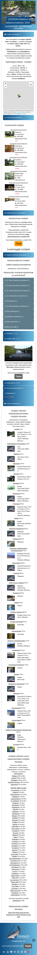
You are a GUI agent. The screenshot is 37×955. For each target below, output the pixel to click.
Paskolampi (15, 867)
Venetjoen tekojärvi (14, 782)
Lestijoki (16, 429)
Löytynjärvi (14, 888)
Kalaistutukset (11, 383)
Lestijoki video (11, 338)
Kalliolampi (15, 796)
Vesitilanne (10, 333)
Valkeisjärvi (16, 463)
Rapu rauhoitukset (12, 321)
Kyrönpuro (16, 744)
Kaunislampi (16, 493)
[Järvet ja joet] (15, 951)
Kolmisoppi (15, 869)
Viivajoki (16, 674)
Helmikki (15, 809)
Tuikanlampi (15, 807)
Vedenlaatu (9, 395)
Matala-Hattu (15, 875)
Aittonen (15, 824)
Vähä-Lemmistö (15, 890)
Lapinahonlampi (15, 799)
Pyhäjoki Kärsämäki (16, 621)
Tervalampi (15, 831)
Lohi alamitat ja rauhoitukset (17, 296)
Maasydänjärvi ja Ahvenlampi (16, 444)
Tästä (18, 243)
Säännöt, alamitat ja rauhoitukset (16, 255)
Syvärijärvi (15, 841)
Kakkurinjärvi (16, 563)
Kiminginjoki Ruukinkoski (16, 665)
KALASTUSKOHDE (11, 26)
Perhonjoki (16, 504)
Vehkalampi (15, 813)
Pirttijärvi (15, 822)
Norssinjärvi (14, 854)
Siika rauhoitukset (12, 311)
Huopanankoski (16, 708)
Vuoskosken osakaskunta (16, 684)
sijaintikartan (16, 900)
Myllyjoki (16, 474)
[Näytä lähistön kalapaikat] (22, 951)
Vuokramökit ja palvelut (13, 117)
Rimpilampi (15, 805)
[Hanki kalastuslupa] (25, 951)
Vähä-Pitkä (15, 826)
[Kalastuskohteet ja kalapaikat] (11, 951)
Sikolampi (15, 803)
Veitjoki (16, 518)
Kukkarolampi (15, 895)
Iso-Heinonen (15, 790)
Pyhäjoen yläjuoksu (16, 612)
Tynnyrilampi (15, 828)
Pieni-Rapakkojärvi (15, 858)
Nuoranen (15, 820)
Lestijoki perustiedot (12, 34)
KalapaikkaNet (17, 941)
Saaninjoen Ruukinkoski (16, 528)
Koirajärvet (16, 483)
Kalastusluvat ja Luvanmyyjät (15, 213)
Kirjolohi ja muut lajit (10, 327)
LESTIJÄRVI (23, 26)
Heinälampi (15, 846)
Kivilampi (15, 792)
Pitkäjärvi (15, 776)
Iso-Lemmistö (14, 880)
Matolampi (15, 811)
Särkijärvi (15, 818)
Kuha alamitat (10, 301)
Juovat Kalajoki (16, 720)
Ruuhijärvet (16, 593)
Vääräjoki (16, 454)
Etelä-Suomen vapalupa (16, 583)
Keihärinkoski (16, 650)
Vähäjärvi (15, 835)
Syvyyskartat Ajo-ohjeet (14, 388)
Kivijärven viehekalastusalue (16, 641)
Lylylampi (16, 573)
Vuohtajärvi (14, 780)
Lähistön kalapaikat (12, 403)
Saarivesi (15, 850)
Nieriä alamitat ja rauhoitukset (17, 306)
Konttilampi (15, 873)
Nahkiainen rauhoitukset (14, 316)
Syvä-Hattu (15, 886)
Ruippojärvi (15, 839)
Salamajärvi (14, 784)
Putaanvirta (16, 539)
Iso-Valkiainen (15, 801)
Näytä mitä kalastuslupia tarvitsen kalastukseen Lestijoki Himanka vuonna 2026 (18, 915)
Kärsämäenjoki (16, 631)
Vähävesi (15, 852)
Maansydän (14, 882)
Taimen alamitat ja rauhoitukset (18, 280)
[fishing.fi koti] (8, 951)
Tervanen (15, 833)
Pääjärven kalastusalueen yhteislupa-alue (18, 730)
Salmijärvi (15, 884)
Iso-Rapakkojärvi (14, 865)
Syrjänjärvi (14, 843)
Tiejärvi (15, 837)
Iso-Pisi (14, 871)
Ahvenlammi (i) (15, 863)
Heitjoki (16, 602)
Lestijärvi (14, 778)
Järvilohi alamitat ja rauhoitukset (18, 290)
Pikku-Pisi (15, 878)
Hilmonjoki (16, 693)
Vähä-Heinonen (15, 794)
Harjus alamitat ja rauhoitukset (18, 285)
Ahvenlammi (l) (15, 860)
